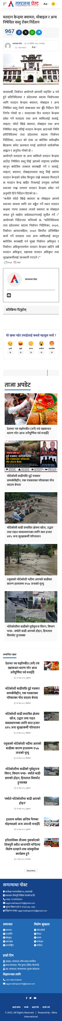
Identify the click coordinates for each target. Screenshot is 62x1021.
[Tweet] (26, 32)
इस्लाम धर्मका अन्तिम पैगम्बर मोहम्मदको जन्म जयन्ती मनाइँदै (22, 822)
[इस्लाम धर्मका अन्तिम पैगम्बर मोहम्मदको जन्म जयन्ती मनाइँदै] (51, 821)
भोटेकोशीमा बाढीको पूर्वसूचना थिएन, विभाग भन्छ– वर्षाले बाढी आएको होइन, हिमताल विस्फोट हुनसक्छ (31, 631)
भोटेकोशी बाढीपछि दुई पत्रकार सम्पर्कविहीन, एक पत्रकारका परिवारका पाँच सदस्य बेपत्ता (30, 480)
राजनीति (8, 934)
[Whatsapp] (32, 32)
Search (53, 373)
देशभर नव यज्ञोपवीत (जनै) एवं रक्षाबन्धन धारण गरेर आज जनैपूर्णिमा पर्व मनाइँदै (29, 431)
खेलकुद (8, 938)
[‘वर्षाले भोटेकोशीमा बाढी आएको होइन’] (51, 801)
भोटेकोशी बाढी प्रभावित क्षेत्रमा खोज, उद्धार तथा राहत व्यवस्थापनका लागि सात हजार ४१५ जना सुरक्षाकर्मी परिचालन (30, 532)
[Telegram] (39, 32)
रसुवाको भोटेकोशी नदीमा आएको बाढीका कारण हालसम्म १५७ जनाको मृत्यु (29, 581)
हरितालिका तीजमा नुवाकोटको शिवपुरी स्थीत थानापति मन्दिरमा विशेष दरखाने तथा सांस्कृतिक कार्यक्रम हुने (22, 847)
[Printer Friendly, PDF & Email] (12, 262)
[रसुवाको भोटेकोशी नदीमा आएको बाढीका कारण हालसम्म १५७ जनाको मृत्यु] (31, 559)
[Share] (19, 32)
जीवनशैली (40, 930)
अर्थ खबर (9, 941)
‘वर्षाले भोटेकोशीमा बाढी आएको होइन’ (22, 801)
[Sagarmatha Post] (23, 3)
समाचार (8, 930)
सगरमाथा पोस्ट (17, 43)
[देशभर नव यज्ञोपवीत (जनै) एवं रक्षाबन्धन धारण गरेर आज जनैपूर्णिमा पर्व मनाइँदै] (31, 409)
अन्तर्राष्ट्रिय (9, 945)
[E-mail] (9, 296)
